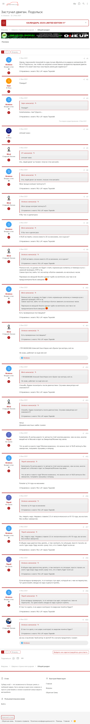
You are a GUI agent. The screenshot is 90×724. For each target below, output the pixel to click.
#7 (87, 197)
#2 (87, 79)
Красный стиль (7, 717)
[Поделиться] (84, 58)
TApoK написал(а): (28, 461)
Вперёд (15, 52)
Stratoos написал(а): (29, 202)
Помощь (59, 721)
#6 (87, 170)
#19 (87, 591)
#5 (87, 148)
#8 (87, 223)
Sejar (9, 86)
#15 (87, 456)
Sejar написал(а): (27, 103)
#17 (87, 527)
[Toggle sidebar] (87, 3)
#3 (87, 98)
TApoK (8, 439)
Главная (49, 684)
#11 (87, 325)
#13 (87, 400)
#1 (87, 58)
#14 (87, 433)
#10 (87, 288)
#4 (87, 129)
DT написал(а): (26, 153)
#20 (86, 620)
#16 (87, 496)
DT (9, 135)
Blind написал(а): (27, 175)
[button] (3, 4)
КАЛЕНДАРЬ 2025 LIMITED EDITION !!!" (46, 23)
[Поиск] (83, 4)
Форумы (49, 688)
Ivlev (9, 626)
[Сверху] (71, 721)
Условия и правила (22, 721)
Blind (9, 154)
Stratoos (6, 15)
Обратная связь (52, 692)
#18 (87, 558)
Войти (3, 704)
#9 (87, 249)
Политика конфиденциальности (42, 721)
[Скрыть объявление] (85, 23)
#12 (87, 367)
